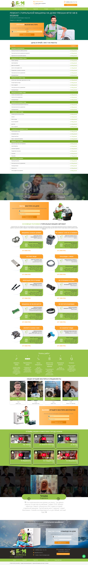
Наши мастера (58, 9)
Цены (14, 9)
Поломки (24, 9)
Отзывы (46, 9)
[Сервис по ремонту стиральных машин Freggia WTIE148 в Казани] (17, 4)
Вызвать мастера (27, 34)
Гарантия (35, 9)
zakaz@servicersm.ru (39, 1)
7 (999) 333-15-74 (71, 2)
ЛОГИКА (11, 556)
